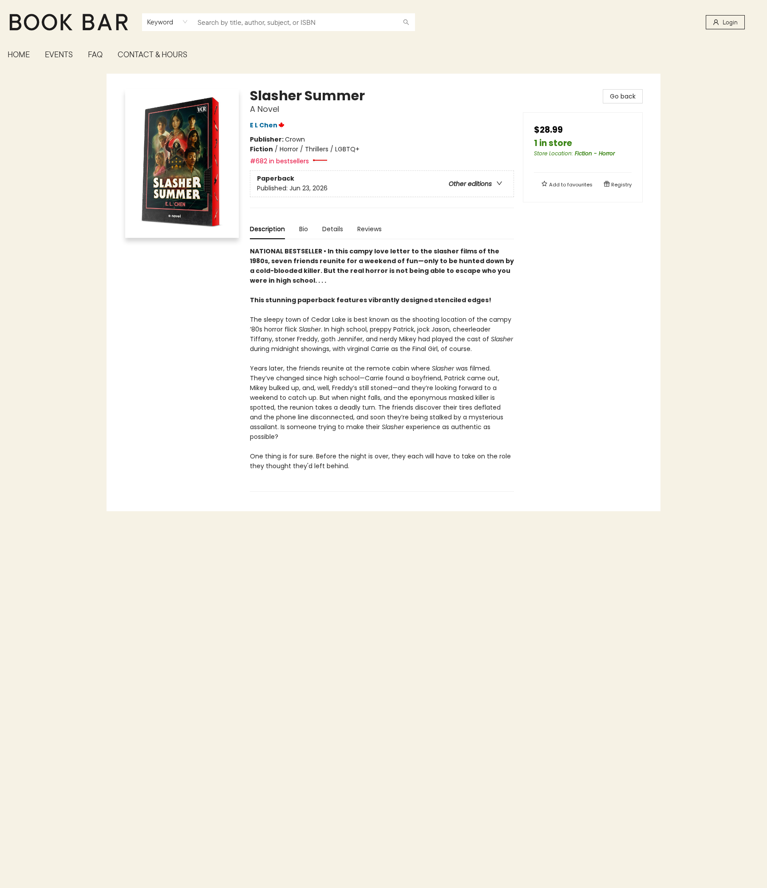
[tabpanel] (382, 369)
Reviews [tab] (369, 229)
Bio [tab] (303, 229)
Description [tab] (267, 229)
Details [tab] (332, 229)
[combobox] (167, 21)
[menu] (383, 54)
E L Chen (263, 125)
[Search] (406, 22)
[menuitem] (18, 54)
